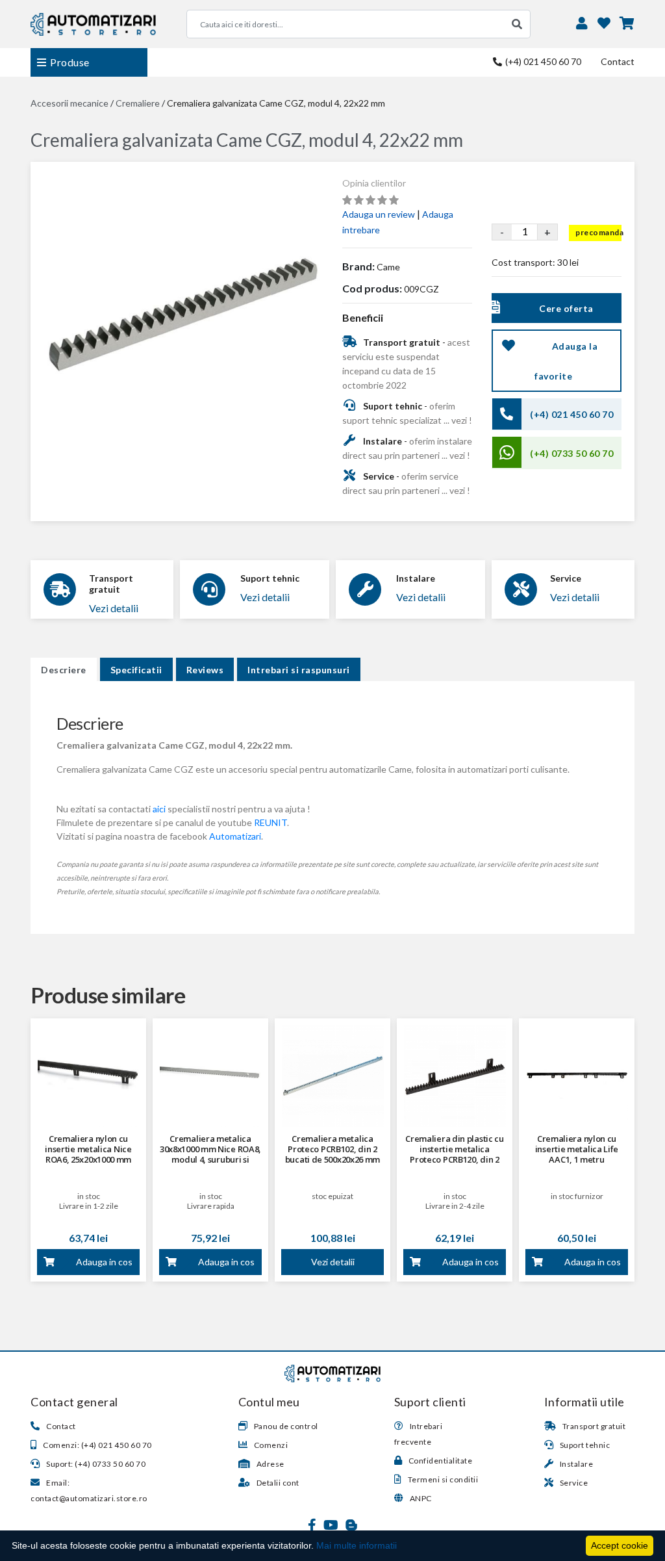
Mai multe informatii (356, 1545)
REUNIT (270, 822)
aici (159, 808)
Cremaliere (138, 103)
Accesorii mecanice (69, 103)
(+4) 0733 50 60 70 (571, 453)
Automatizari (235, 836)
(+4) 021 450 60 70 (542, 61)
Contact (617, 61)
